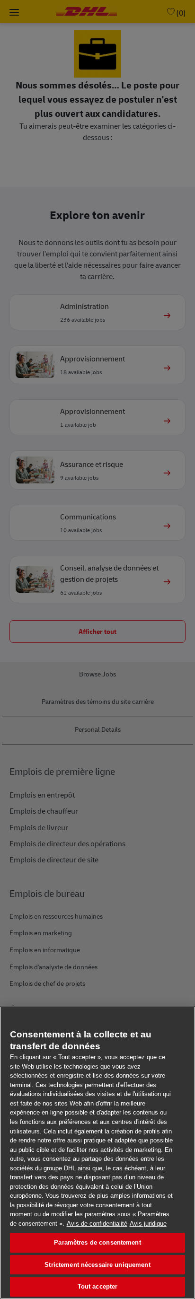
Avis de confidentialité (97, 1223)
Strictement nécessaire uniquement (97, 1264)
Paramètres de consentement (97, 1242)
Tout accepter (98, 1286)
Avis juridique (148, 1223)
